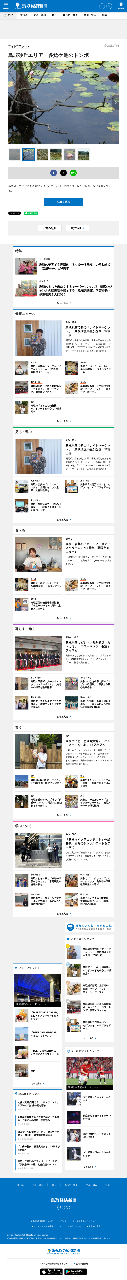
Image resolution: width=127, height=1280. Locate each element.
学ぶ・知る (90, 15)
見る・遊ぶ (40, 15)
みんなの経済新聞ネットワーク (63, 1251)
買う (54, 15)
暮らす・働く (70, 15)
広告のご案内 (95, 1226)
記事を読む (63, 201)
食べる (24, 15)
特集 (104, 15)
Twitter (109, 6)
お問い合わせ (75, 1226)
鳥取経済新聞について (43, 1221)
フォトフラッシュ (18, 46)
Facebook (102, 6)
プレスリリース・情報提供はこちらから (78, 1221)
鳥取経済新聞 (31, 5)
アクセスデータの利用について (48, 1226)
